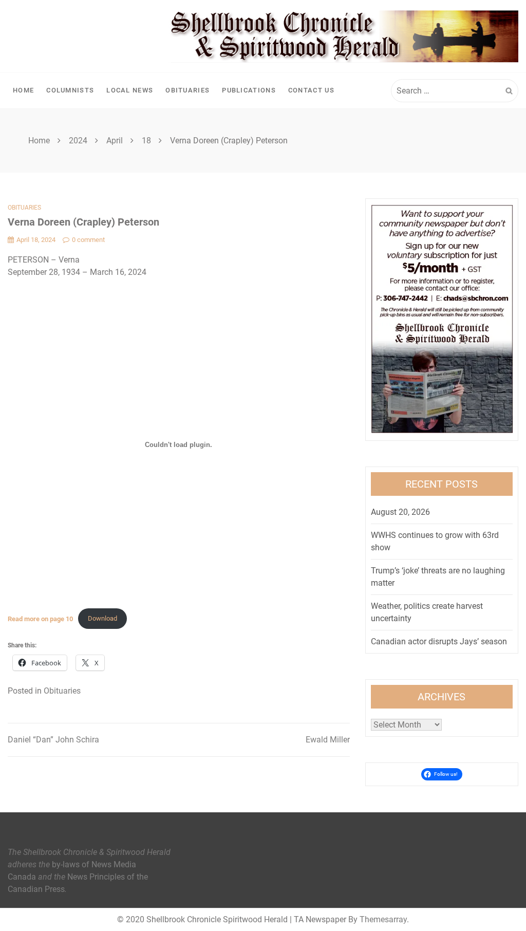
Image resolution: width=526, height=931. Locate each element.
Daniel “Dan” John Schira (53, 739)
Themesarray (383, 919)
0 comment (88, 240)
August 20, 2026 (400, 512)
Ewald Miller (328, 739)
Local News (129, 90)
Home (23, 90)
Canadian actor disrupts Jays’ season (439, 641)
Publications (249, 90)
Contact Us (311, 90)
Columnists (70, 90)
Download (102, 618)
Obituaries (187, 90)
